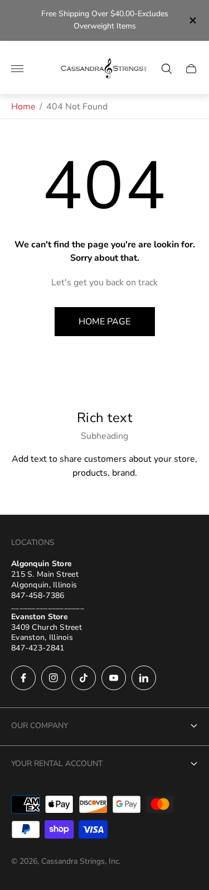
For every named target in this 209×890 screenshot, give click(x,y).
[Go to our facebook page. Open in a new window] (23, 678)
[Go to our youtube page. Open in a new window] (113, 678)
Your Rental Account (57, 763)
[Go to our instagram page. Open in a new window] (53, 678)
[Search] (166, 68)
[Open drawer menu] (17, 68)
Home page (104, 321)
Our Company (39, 725)
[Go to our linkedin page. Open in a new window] (144, 678)
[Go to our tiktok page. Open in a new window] (83, 678)
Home (23, 107)
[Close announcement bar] (192, 20)
